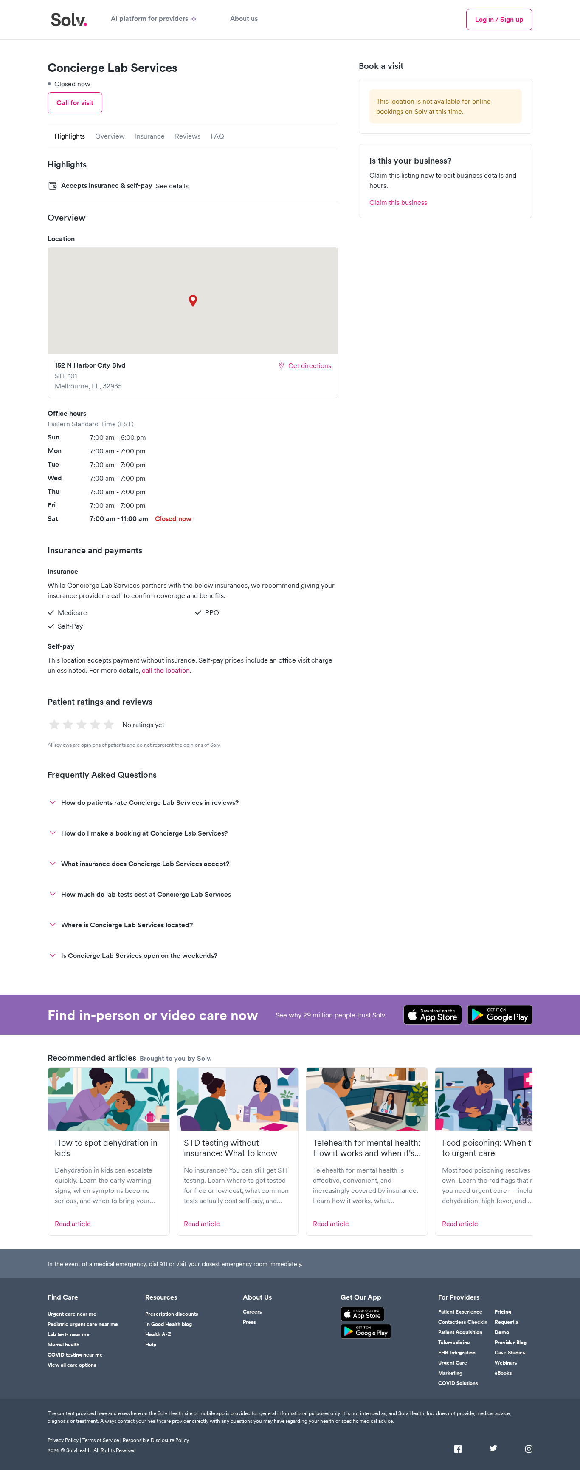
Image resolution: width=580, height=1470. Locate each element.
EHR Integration (457, 1353)
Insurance (150, 136)
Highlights (69, 136)
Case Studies (510, 1353)
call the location (166, 670)
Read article (73, 1223)
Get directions (309, 365)
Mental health (63, 1344)
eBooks (503, 1373)
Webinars (506, 1363)
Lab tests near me (69, 1334)
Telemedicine (454, 1342)
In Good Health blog (168, 1324)
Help (150, 1344)
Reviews (187, 136)
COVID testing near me (75, 1355)
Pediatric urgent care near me (83, 1324)
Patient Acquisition (460, 1332)
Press (249, 1322)
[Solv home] (69, 19)
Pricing (503, 1312)
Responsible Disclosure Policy (156, 1440)
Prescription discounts (171, 1314)
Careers (252, 1312)
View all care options (72, 1365)
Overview (110, 136)
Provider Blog (511, 1342)
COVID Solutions (458, 1383)
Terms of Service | (101, 1440)
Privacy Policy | (64, 1440)
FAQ (217, 136)
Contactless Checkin (462, 1322)
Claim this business (398, 202)
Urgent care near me (72, 1314)
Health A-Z (158, 1334)
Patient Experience (460, 1312)
